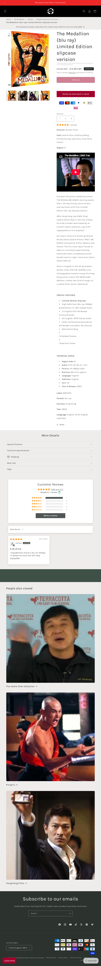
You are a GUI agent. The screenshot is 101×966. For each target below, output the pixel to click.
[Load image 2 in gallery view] (23, 96)
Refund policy (51, 957)
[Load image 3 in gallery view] (34, 96)
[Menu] (5, 11)
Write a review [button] (50, 515)
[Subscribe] (70, 913)
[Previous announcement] (5, 2)
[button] (76, 87)
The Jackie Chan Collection (20, 686)
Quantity (60, 114)
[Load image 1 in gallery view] (12, 96)
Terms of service (76, 957)
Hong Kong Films (15, 883)
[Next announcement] (96, 2)
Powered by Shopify (37, 958)
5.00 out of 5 (57, 489)
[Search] (84, 11)
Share (61, 425)
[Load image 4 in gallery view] (45, 96)
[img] (16, 539)
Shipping (71, 72)
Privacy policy (63, 957)
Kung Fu (10, 784)
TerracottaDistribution (22, 958)
